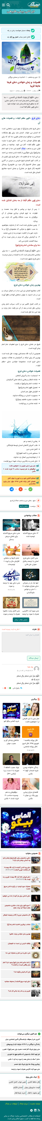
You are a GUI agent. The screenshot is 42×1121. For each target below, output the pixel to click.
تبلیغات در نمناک (11, 1103)
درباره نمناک (23, 1103)
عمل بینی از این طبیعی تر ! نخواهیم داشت (22, 466)
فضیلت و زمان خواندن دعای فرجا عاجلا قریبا (23, 84)
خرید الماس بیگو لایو (11, 721)
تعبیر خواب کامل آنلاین (17, 1082)
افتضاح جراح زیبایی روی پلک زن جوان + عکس (30, 795)
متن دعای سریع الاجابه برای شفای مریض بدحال (11, 536)
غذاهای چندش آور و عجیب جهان (11, 742)
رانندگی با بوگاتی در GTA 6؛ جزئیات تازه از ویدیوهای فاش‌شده (23, 1044)
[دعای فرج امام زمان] (21, 424)
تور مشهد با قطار (34, 1092)
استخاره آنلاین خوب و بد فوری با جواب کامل (22, 478)
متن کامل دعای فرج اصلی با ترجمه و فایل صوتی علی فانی (31, 561)
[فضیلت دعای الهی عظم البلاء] (21, 271)
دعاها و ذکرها (24, 506)
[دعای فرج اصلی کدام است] (21, 328)
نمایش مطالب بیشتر (21, 620)
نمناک (23, 148)
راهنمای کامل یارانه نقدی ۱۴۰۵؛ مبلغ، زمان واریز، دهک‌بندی (19, 482)
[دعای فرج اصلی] (21, 186)
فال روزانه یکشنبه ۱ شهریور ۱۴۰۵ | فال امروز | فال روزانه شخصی (30, 743)
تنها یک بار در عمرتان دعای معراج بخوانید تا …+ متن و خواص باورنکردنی (31, 588)
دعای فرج (36, 118)
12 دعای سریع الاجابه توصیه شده (30, 535)
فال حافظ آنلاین (34, 1082)
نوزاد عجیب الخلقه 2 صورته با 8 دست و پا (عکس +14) (11, 770)
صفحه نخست (35, 1103)
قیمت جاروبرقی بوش (32, 1087)
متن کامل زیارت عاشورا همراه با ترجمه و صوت (11, 612)
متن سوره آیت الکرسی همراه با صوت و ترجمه (30, 612)
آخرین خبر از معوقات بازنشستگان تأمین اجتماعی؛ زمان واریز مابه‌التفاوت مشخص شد (22, 1039)
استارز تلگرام (17, 1087)
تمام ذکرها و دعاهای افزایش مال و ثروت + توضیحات (11, 561)
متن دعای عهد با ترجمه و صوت (11, 585)
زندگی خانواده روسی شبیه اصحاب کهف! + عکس (30, 770)
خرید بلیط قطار (20, 1092)
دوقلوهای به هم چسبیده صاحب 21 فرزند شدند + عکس (19, 470)
